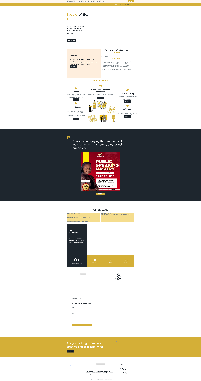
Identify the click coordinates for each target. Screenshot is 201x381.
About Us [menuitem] (121, 4)
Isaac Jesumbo (109, 379)
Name (73, 307)
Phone (73, 319)
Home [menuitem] (116, 4)
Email (73, 313)
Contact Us (131, 1)
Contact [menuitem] (132, 4)
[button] (68, 171)
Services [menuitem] (127, 4)
